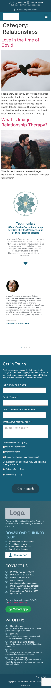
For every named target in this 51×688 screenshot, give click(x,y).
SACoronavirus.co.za (17, 603)
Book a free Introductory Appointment (22, 457)
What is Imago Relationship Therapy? (24, 122)
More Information (12, 452)
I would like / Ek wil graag (16, 442)
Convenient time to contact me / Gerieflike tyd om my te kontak (24, 463)
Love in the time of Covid (20, 42)
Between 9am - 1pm (15, 469)
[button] (46, 16)
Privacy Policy (41, 677)
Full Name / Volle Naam (15, 385)
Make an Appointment (15, 446)
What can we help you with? (17, 422)
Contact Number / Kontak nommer (20, 409)
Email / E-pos (10, 397)
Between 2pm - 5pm (15, 474)
